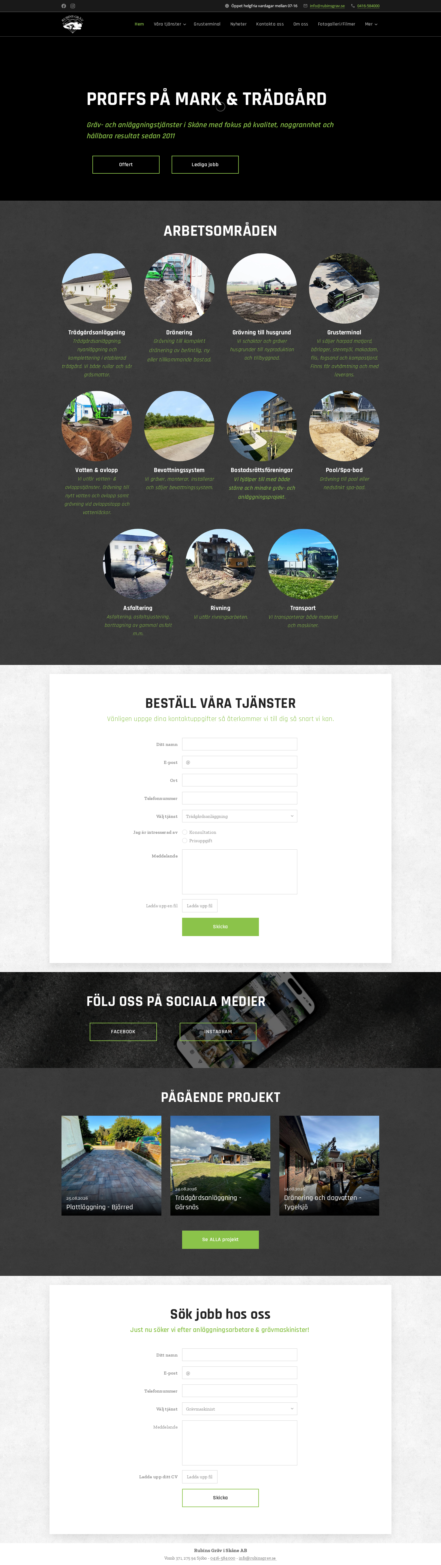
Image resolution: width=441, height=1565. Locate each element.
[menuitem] (141, 24)
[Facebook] (64, 6)
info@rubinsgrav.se (327, 5)
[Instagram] (72, 6)
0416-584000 (368, 5)
